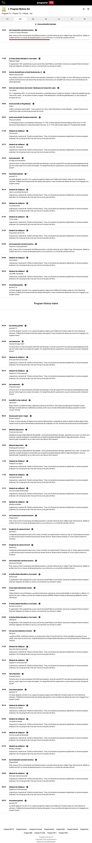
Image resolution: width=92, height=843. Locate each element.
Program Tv (6, 13)
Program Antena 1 (21, 829)
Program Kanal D (49, 829)
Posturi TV (17, 13)
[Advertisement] (46, 49)
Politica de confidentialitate (46, 842)
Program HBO (28, 833)
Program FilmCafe (72, 829)
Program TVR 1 (52, 833)
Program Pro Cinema (35, 829)
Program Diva (84, 829)
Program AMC (60, 829)
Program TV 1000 (39, 833)
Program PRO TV (9, 829)
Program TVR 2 (63, 833)
